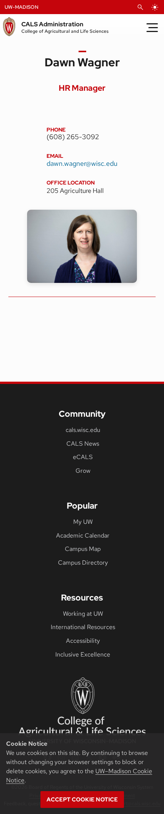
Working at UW (83, 614)
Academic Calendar (82, 535)
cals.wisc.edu (83, 430)
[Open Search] (140, 7)
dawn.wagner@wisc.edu (82, 163)
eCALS (83, 457)
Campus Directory (83, 563)
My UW (83, 522)
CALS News (82, 444)
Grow (83, 471)
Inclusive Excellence (82, 654)
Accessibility (83, 641)
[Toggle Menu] (152, 27)
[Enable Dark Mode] (154, 7)
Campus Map (83, 549)
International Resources (83, 627)
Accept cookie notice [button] (82, 799)
